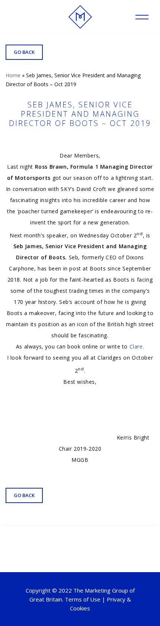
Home (13, 75)
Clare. (136, 346)
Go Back (24, 52)
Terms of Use (82, 599)
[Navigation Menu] (141, 17)
